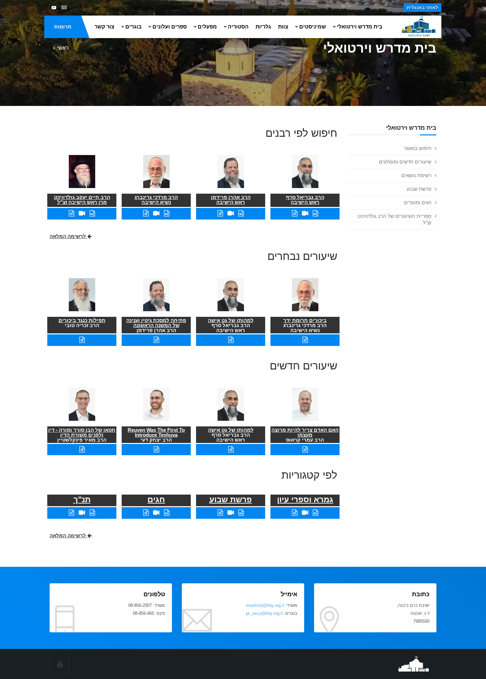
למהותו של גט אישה (231, 320)
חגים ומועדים (417, 202)
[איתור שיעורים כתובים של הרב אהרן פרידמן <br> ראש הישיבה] (220, 213)
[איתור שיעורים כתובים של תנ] (71, 512)
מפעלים (207, 26)
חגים (156, 499)
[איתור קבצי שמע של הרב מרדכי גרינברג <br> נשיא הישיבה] (166, 213)
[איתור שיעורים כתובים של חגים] (145, 512)
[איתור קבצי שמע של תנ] (92, 512)
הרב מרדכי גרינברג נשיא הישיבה (156, 199)
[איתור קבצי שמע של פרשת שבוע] (241, 512)
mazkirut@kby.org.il (265, 605)
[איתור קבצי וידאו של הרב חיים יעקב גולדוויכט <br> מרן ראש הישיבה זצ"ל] (82, 213)
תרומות (62, 26)
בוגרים (133, 26)
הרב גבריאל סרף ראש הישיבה (305, 199)
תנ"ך (82, 499)
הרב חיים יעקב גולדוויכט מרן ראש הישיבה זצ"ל (82, 199)
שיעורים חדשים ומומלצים (405, 162)
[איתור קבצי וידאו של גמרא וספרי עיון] (305, 512)
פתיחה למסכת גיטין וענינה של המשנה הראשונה (156, 322)
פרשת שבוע (419, 189)
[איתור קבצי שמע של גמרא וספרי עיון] (315, 512)
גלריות (263, 26)
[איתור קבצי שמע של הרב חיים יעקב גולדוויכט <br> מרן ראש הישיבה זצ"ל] (92, 213)
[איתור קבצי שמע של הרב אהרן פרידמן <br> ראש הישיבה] (241, 213)
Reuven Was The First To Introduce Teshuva (156, 432)
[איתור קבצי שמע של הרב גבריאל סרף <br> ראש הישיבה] (315, 213)
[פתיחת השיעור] (305, 339)
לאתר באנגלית (422, 7)
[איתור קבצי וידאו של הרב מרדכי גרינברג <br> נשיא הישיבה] (156, 213)
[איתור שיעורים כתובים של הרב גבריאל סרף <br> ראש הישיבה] (294, 213)
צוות (283, 26)
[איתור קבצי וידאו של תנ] (82, 512)
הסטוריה (238, 26)
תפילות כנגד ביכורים (82, 320)
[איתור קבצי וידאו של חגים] (156, 512)
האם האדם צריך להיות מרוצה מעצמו (305, 432)
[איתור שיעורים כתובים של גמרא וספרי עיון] (294, 512)
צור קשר (104, 26)
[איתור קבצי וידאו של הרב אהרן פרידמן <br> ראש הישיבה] (230, 213)
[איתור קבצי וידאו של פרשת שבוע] (230, 512)
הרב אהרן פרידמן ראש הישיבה (231, 199)
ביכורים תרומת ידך (305, 320)
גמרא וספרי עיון (305, 499)
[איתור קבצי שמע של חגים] (166, 512)
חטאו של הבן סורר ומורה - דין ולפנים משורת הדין (81, 432)
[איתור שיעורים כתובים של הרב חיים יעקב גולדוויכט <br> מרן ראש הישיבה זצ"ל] (71, 213)
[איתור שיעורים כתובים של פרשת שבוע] (220, 512)
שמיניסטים (312, 26)
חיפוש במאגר (417, 148)
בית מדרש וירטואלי (359, 26)
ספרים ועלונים (169, 26)
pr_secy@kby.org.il (264, 613)
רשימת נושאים (416, 175)
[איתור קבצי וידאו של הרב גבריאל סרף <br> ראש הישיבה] (305, 213)
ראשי (63, 48)
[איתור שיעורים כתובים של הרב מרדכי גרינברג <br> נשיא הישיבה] (145, 213)
